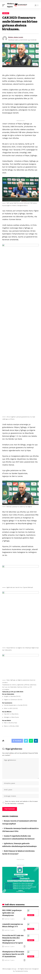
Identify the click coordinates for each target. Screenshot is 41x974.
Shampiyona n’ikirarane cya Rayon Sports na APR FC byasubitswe (13, 954)
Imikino (5, 13)
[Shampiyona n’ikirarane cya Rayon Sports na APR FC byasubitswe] (33, 953)
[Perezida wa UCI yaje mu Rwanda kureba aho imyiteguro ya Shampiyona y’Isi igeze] (33, 937)
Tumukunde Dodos (21, 971)
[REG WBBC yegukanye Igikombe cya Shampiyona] (33, 912)
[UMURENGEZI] (20, 5)
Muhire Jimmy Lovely (15, 37)
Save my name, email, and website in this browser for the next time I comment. (21, 802)
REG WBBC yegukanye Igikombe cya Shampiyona (12, 912)
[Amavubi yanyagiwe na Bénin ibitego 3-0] (33, 926)
